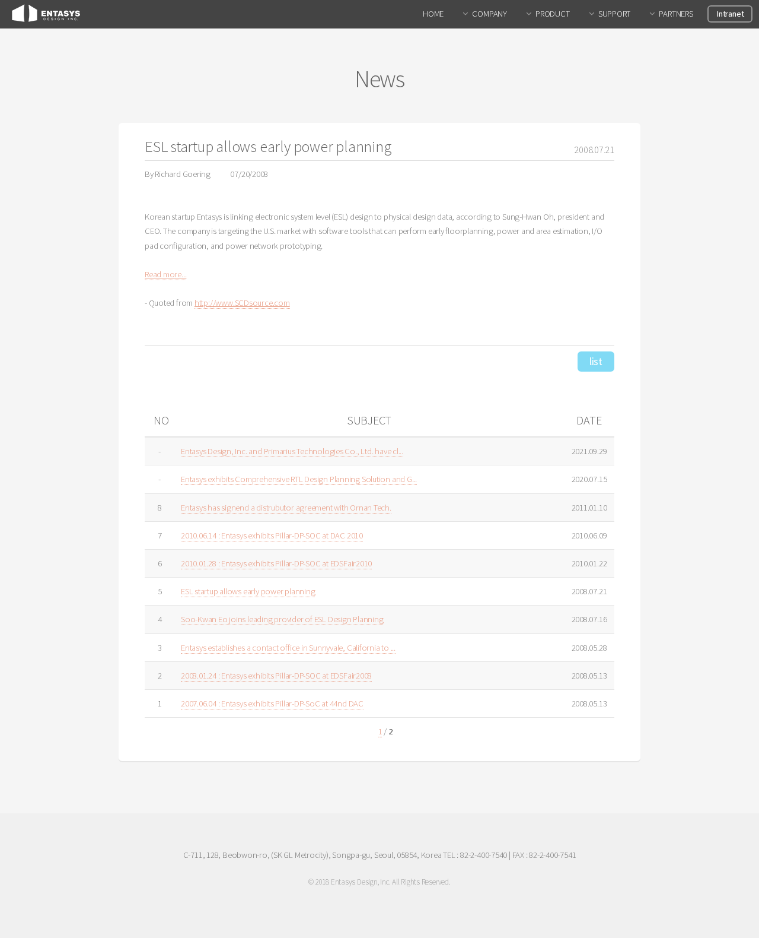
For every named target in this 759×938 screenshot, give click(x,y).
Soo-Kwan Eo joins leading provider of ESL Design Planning (282, 619)
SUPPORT (614, 13)
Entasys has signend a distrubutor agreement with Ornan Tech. (286, 507)
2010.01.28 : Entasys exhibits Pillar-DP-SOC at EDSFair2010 (276, 563)
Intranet (730, 13)
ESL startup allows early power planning (248, 591)
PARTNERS (676, 13)
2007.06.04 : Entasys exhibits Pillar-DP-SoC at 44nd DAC (272, 703)
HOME (433, 13)
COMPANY (489, 13)
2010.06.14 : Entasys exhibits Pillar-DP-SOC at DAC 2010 (272, 535)
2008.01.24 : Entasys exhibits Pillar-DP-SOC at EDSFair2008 (276, 675)
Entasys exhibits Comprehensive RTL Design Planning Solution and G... (299, 479)
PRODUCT (552, 13)
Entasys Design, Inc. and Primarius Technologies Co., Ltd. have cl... (292, 451)
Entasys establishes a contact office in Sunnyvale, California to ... (288, 647)
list (595, 361)
